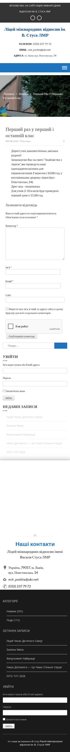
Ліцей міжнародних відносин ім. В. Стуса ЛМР (35, 32)
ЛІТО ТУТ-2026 (16, 452)
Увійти (8, 398)
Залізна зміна (15, 425)
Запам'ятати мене (15, 391)
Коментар (12, 225)
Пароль (7, 377)
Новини (23, 94)
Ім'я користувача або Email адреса (21, 364)
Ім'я (9, 267)
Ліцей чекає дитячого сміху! (24, 417)
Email (9, 281)
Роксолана (25, 141)
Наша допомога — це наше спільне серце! (34, 443)
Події (10, 620)
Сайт (8, 295)
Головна (9, 94)
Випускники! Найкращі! (21, 434)
